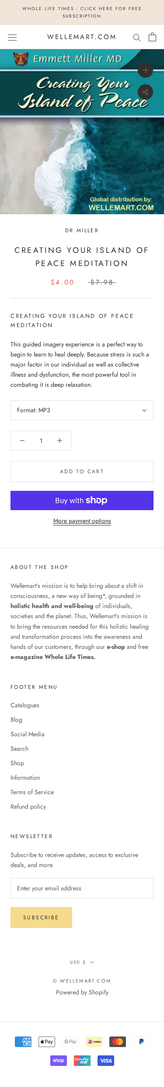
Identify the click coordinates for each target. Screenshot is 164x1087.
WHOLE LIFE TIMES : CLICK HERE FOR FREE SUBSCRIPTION (82, 12)
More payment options (82, 520)
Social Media (27, 734)
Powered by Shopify (82, 992)
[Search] (137, 37)
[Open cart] (152, 36)
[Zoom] (145, 70)
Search (19, 748)
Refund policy (28, 806)
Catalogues (24, 705)
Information (25, 777)
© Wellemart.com (82, 980)
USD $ (78, 962)
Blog (16, 719)
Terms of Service (32, 792)
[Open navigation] (12, 36)
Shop (17, 763)
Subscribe (41, 917)
